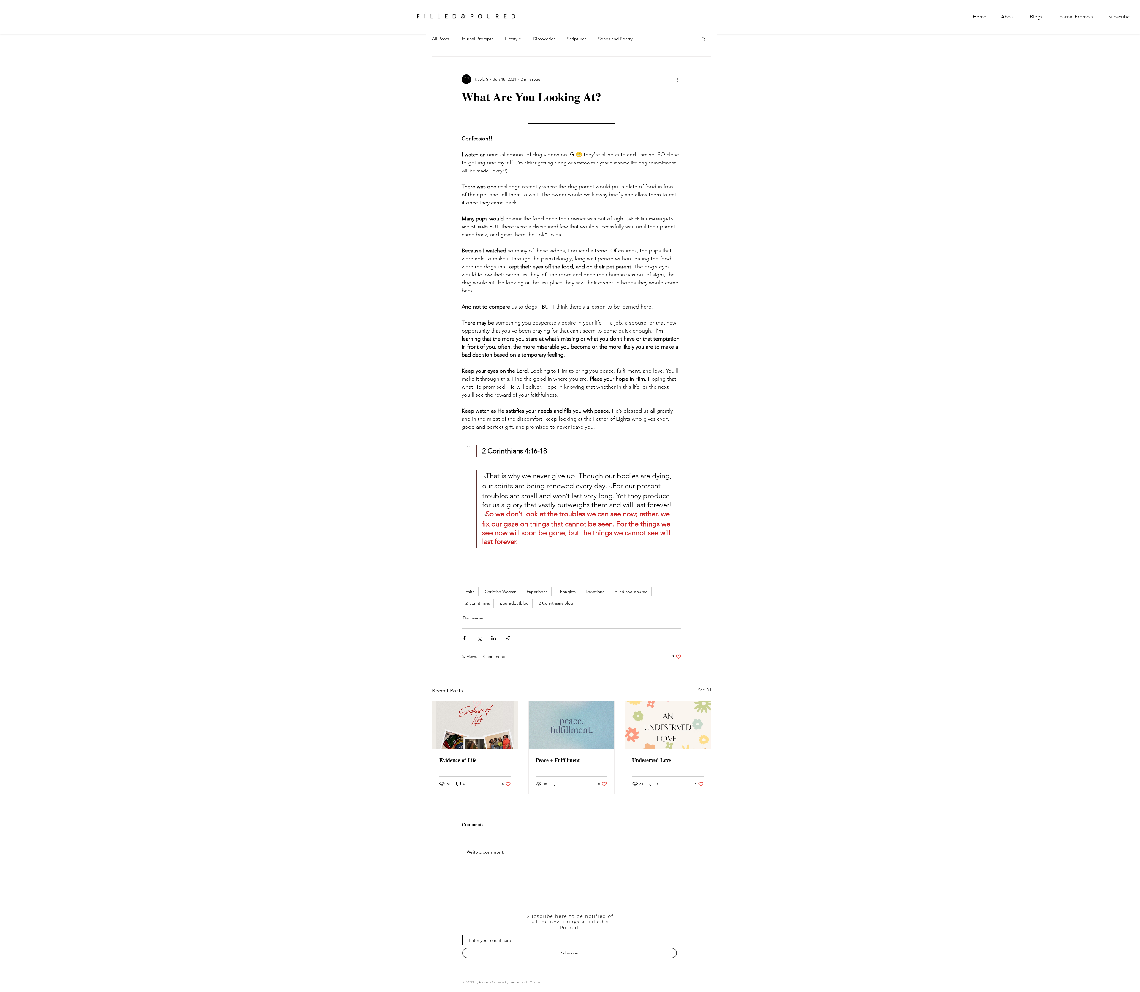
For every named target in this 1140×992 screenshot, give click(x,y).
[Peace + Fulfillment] (572, 725)
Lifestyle (513, 39)
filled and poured (631, 591)
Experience (537, 591)
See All (704, 689)
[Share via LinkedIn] (493, 638)
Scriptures (576, 39)
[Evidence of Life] (475, 725)
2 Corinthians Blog (556, 603)
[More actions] (677, 79)
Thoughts (567, 591)
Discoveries (544, 39)
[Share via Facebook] (464, 638)
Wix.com (535, 982)
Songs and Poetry (615, 39)
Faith (470, 591)
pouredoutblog (514, 603)
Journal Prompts (477, 39)
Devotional (595, 591)
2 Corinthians (478, 603)
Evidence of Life (457, 760)
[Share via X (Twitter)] (479, 638)
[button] (703, 38)
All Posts (440, 39)
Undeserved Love (651, 760)
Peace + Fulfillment (558, 760)
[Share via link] (508, 638)
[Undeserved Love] (668, 725)
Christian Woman (501, 591)
